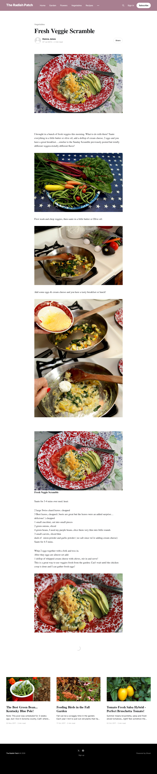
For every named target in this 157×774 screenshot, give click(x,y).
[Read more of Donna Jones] (37, 40)
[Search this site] (123, 5)
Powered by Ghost (143, 753)
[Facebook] (83, 751)
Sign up (81, 755)
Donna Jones (49, 39)
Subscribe (143, 5)
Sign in (131, 5)
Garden (52, 5)
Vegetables (76, 5)
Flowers (63, 5)
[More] (98, 5)
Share (118, 40)
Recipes (89, 5)
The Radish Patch (19, 5)
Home (42, 5)
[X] (79, 751)
